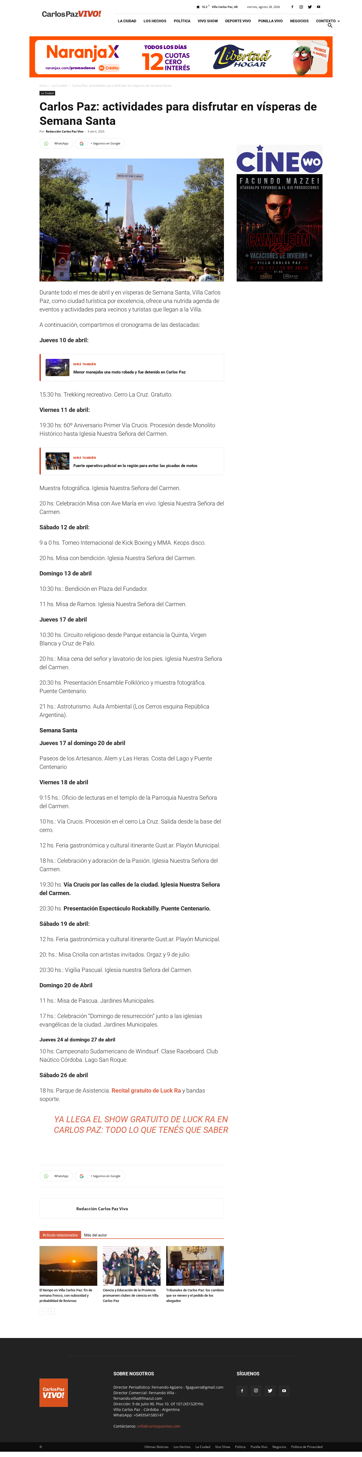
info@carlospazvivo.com (159, 1426)
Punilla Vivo (270, 21)
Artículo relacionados (60, 1235)
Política (182, 21)
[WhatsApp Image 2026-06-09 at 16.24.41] (280, 280)
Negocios (299, 21)
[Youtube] (319, 7)
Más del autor (95, 1235)
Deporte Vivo (238, 21)
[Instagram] (301, 7)
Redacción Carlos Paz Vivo (64, 131)
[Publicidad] (181, 56)
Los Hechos (155, 21)
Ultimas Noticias (156, 1447)
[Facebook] (292, 7)
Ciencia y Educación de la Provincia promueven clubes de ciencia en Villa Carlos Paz (130, 1295)
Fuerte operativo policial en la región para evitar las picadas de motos (135, 465)
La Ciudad (127, 21)
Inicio (43, 85)
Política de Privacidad (307, 1447)
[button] (330, 26)
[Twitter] (310, 7)
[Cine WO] (280, 171)
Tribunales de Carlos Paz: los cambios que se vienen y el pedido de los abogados (195, 1295)
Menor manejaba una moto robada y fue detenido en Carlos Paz (129, 372)
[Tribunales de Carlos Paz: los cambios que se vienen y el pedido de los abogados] (195, 1266)
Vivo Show (208, 21)
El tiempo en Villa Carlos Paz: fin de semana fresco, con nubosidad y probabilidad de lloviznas (65, 1295)
